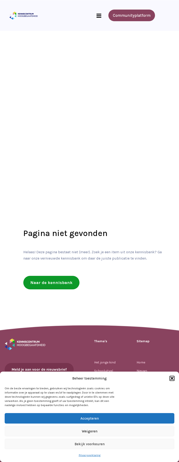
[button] (172, 378)
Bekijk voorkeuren (90, 444)
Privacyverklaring (89, 455)
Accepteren (89, 418)
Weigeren (89, 431)
